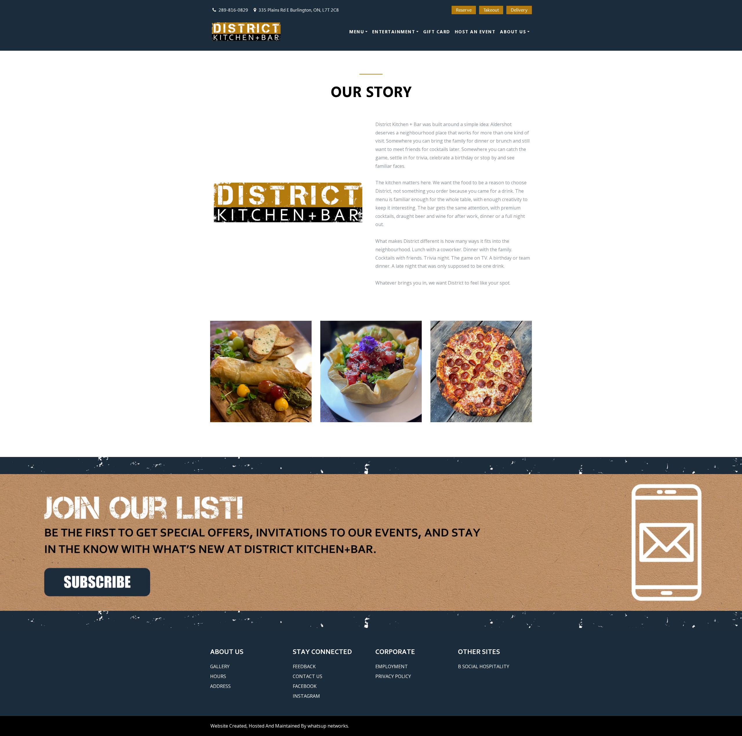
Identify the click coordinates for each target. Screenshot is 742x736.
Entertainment (393, 31)
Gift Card (436, 31)
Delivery (519, 10)
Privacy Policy (393, 676)
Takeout (491, 10)
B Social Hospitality (483, 666)
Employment (391, 666)
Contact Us (307, 676)
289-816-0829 (233, 10)
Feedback (304, 666)
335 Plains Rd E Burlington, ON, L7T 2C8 (299, 10)
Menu (356, 31)
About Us (513, 31)
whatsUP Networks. (328, 726)
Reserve (464, 10)
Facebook (305, 686)
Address (220, 686)
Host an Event (475, 31)
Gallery (220, 666)
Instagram (306, 696)
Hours (218, 676)
